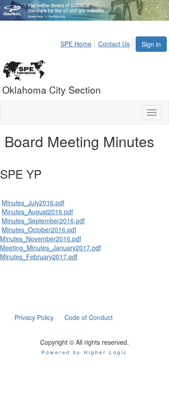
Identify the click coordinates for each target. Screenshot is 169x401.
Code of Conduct (88, 317)
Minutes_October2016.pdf (39, 229)
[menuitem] (78, 42)
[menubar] (97, 42)
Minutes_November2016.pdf (40, 238)
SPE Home (75, 43)
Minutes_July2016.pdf (33, 202)
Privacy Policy (34, 317)
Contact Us (114, 43)
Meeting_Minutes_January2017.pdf (50, 247)
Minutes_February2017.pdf (39, 256)
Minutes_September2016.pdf (43, 220)
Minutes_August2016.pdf (37, 211)
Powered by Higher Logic (84, 352)
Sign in (151, 44)
